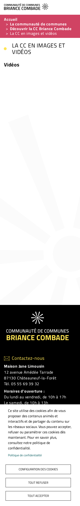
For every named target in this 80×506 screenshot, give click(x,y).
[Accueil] (38, 6)
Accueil (10, 19)
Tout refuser (38, 482)
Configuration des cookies (38, 469)
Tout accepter (38, 496)
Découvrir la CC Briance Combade (41, 28)
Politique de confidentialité (25, 455)
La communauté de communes (38, 24)
